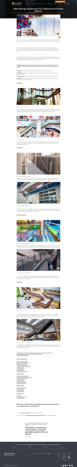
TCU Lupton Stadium (20, 390)
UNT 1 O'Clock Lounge (20, 367)
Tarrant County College (20, 389)
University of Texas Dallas (21, 381)
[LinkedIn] (63, 465)
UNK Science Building (20, 391)
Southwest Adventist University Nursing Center (24, 377)
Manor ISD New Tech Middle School (22, 376)
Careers (54, 3)
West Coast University (20, 398)
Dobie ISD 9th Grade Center (21, 383)
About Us (49, 3)
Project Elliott (19, 395)
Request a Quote (60, 1)
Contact (59, 3)
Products (28, 3)
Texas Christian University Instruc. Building (24, 366)
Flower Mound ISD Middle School (22, 371)
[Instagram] (65, 465)
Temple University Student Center (22, 361)
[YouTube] (70, 465)
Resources (40, 3)
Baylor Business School (20, 379)
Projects (35, 3)
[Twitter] (67, 465)
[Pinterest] (72, 465)
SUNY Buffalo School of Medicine (22, 378)
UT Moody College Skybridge (21, 387)
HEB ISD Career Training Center (22, 364)
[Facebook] (61, 465)
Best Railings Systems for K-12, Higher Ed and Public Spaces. (27, 37)
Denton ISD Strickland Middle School (23, 362)
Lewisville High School (20, 370)
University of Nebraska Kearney (22, 382)
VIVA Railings (10, 465)
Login (69, 454)
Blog (45, 3)
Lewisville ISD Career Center (22, 355)
